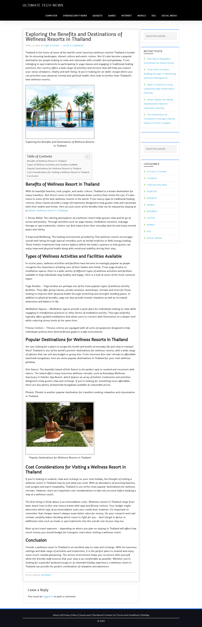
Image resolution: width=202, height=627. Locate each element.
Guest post (85, 615)
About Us (57, 615)
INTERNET (46, 575)
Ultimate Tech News (43, 5)
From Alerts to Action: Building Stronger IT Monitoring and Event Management (160, 74)
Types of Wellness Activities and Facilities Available (52, 164)
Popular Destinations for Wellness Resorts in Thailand (54, 168)
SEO (149, 231)
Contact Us (109, 615)
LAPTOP (151, 218)
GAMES (150, 205)
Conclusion (32, 176)
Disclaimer (97, 615)
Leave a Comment (73, 45)
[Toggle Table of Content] (86, 156)
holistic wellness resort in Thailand (47, 210)
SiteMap (145, 615)
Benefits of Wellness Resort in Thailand (46, 161)
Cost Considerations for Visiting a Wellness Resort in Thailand (58, 172)
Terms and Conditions (128, 615)
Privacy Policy (70, 615)
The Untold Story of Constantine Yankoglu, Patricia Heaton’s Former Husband (159, 119)
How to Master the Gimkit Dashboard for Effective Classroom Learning (158, 104)
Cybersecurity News (157, 184)
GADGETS (152, 198)
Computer (152, 178)
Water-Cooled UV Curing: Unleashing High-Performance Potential (159, 89)
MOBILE (151, 224)
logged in (48, 596)
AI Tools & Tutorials (156, 171)
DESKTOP (152, 191)
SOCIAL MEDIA (154, 238)
